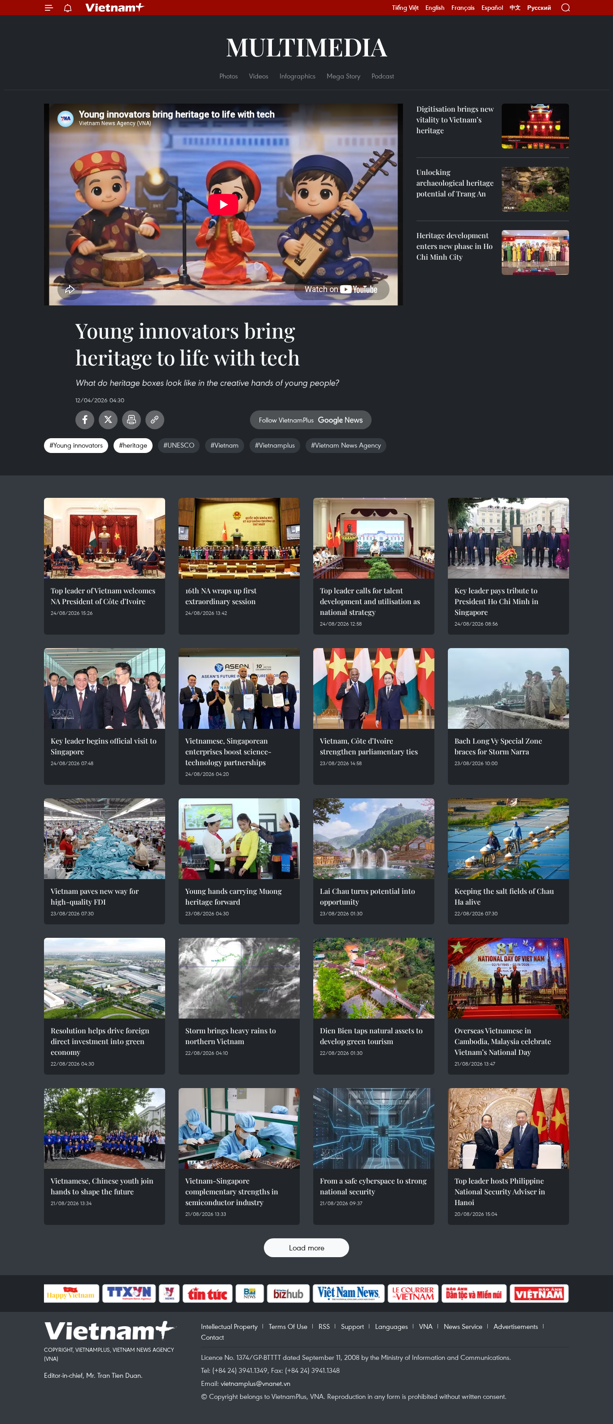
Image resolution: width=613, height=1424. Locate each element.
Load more (306, 1247)
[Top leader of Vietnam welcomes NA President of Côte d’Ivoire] (104, 538)
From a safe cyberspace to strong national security (373, 1186)
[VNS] (349, 1293)
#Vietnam (224, 444)
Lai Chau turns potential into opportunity (367, 896)
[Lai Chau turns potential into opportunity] (373, 838)
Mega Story (343, 75)
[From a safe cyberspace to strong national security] (373, 1128)
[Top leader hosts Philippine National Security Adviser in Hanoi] (508, 1128)
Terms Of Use (288, 1326)
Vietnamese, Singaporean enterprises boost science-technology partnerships (228, 751)
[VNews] (169, 1293)
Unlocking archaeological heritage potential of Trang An (455, 182)
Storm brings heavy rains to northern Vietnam (230, 1036)
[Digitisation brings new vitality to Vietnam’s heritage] (535, 126)
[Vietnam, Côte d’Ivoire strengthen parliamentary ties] (373, 688)
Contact (212, 1337)
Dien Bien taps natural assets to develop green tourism (371, 1036)
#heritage (133, 444)
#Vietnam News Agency (346, 444)
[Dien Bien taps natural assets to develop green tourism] (373, 978)
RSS (324, 1326)
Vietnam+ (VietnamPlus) (115, 7)
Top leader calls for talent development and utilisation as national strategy (370, 601)
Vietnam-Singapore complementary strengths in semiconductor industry (231, 1191)
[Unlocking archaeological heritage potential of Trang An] (535, 189)
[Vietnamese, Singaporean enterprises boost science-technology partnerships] (239, 688)
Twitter (108, 419)
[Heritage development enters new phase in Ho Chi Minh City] (535, 252)
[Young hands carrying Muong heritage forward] (239, 838)
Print (131, 419)
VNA (426, 1326)
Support (352, 1326)
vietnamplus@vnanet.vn (255, 1383)
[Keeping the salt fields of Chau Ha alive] (508, 838)
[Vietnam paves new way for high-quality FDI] (104, 838)
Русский (539, 7)
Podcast (383, 75)
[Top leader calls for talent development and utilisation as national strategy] (373, 538)
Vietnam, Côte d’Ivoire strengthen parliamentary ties (369, 746)
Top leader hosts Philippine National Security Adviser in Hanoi (500, 1191)
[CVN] (413, 1293)
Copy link (154, 419)
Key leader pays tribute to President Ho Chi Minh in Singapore (497, 601)
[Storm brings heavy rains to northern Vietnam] (239, 978)
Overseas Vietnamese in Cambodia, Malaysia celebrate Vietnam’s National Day (503, 1041)
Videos (258, 75)
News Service (463, 1326)
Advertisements (516, 1326)
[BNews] (249, 1293)
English (435, 8)
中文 (515, 7)
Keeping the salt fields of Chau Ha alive (504, 896)
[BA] (539, 1293)
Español (492, 8)
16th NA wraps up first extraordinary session (221, 596)
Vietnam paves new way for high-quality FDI (95, 896)
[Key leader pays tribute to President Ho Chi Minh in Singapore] (508, 538)
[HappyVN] (71, 1293)
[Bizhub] (288, 1293)
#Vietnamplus (275, 444)
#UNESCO (178, 444)
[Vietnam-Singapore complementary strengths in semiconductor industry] (239, 1128)
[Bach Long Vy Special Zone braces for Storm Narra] (508, 688)
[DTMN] (474, 1293)
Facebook (84, 419)
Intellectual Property (229, 1326)
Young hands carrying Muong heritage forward (233, 896)
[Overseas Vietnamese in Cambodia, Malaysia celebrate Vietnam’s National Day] (508, 978)
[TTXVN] (129, 1293)
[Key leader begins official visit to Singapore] (104, 688)
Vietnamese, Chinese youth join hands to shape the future (102, 1186)
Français (463, 8)
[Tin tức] (207, 1293)
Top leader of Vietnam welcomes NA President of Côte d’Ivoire (103, 596)
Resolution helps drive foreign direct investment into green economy (100, 1041)
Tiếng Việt (405, 8)
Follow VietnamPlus (286, 419)
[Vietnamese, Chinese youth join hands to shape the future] (104, 1128)
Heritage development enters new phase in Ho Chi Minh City (454, 246)
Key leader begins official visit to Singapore (104, 746)
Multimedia (306, 46)
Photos (228, 75)
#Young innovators (76, 444)
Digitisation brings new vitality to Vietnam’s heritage (455, 119)
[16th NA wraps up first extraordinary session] (239, 538)
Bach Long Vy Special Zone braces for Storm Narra (498, 746)
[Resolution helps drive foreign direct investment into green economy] (104, 978)
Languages (391, 1326)
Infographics (297, 75)
